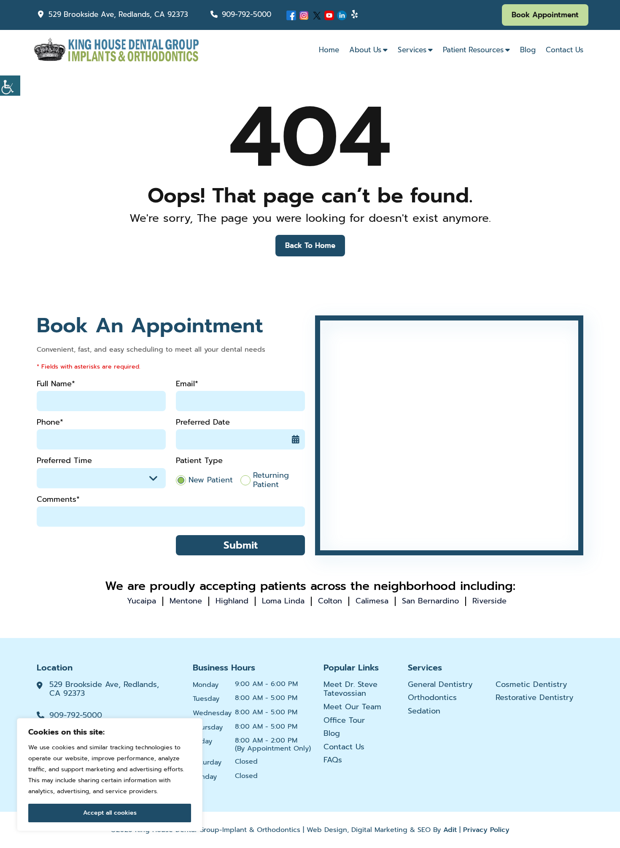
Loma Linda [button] (283, 601)
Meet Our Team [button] (352, 707)
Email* (187, 384)
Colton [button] (330, 601)
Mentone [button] (186, 601)
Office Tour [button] (344, 720)
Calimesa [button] (372, 601)
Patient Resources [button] (473, 49)
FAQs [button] (332, 760)
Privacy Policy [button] (486, 830)
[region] (109, 774)
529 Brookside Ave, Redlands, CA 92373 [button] (118, 14)
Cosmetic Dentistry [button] (531, 684)
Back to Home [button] (310, 245)
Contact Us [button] (564, 49)
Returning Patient (271, 480)
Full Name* (56, 384)
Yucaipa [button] (141, 601)
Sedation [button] (424, 711)
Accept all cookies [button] (110, 812)
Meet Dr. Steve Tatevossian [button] (350, 689)
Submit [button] (241, 545)
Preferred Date (203, 422)
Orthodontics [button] (432, 698)
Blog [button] (528, 49)
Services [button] (412, 49)
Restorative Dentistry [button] (535, 698)
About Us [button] (365, 49)
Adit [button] (450, 830)
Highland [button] (232, 601)
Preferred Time (64, 461)
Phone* (50, 422)
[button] (10, 85)
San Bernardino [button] (430, 601)
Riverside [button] (489, 601)
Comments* (58, 499)
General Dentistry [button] (440, 684)
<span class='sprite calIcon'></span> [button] (296, 439)
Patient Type (199, 461)
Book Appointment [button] (545, 14)
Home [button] (329, 49)
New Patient (211, 480)
